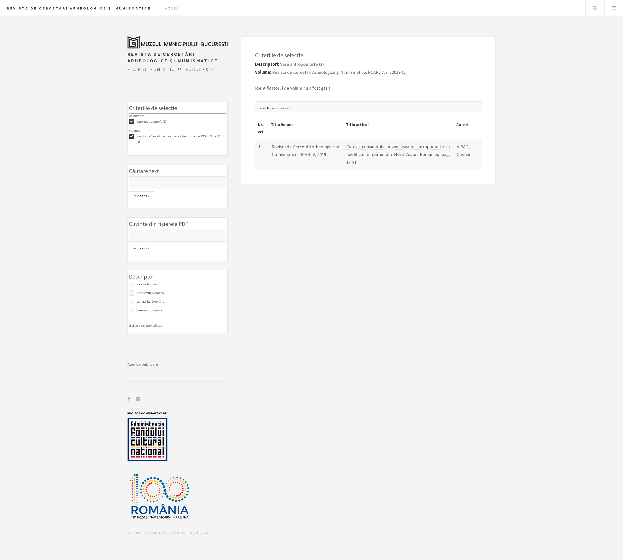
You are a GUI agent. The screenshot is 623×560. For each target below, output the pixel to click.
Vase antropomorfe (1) (151, 122)
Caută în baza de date (595, 8)
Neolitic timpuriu (147, 284)
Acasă (172, 8)
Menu (614, 8)
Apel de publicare (143, 364)
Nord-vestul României (151, 293)
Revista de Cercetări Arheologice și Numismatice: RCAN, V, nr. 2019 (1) (180, 139)
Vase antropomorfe (149, 310)
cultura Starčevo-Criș (150, 301)
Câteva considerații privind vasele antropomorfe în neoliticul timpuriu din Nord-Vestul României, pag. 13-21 (398, 154)
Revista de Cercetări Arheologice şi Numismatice (79, 8)
